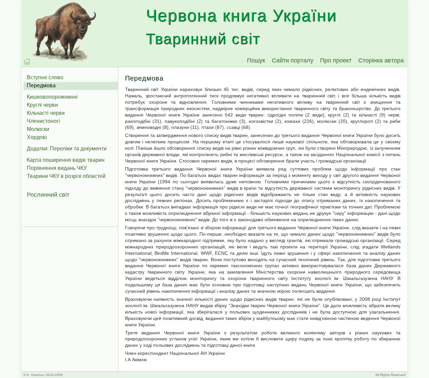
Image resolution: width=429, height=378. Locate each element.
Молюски (38, 129)
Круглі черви (42, 105)
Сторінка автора (381, 60)
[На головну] (27, 61)
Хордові (37, 137)
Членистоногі (43, 121)
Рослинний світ (48, 194)
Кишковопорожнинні (52, 97)
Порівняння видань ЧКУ (57, 168)
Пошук (256, 60)
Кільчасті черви (46, 113)
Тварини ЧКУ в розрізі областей (66, 176)
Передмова (41, 85)
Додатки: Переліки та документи (67, 148)
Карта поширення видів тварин (66, 160)
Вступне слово (45, 77)
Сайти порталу (292, 60)
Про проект (336, 60)
